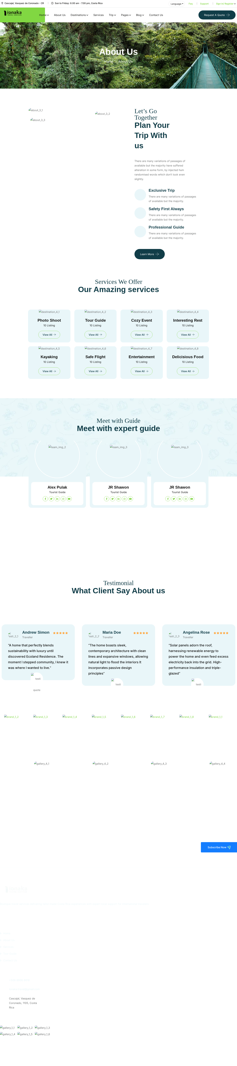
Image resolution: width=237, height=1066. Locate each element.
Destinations (78, 15)
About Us (59, 15)
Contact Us (156, 15)
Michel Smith (180, 540)
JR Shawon (57, 487)
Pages (124, 15)
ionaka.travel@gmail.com (24, 989)
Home (42, 15)
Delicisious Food (187, 357)
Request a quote (214, 15)
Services (98, 15)
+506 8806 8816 (19, 980)
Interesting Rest (187, 320)
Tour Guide (95, 320)
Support (204, 3)
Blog (139, 15)
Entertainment (142, 357)
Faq (191, 3)
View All (47, 334)
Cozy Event (141, 320)
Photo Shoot (49, 320)
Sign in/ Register (224, 3)
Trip (111, 15)
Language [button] (176, 3)
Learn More (147, 254)
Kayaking (49, 357)
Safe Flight (95, 357)
